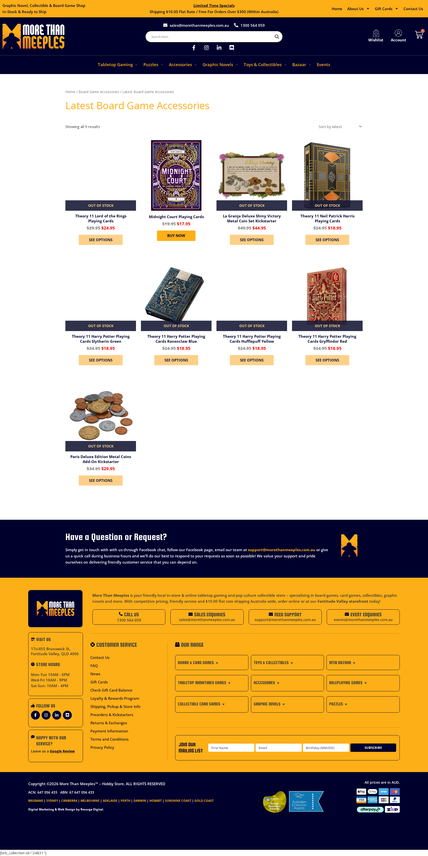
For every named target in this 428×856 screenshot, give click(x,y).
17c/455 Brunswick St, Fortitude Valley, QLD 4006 (55, 651)
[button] (118, 64)
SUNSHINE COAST (178, 801)
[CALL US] (121, 614)
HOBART (155, 801)
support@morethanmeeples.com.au (281, 549)
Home (337, 8)
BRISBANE (35, 801)
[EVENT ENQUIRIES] (347, 614)
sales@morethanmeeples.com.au (207, 620)
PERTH (125, 801)
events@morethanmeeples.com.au (363, 620)
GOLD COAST (204, 801)
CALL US (131, 614)
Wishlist (375, 39)
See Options (100, 239)
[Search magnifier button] (276, 36)
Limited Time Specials (214, 5)
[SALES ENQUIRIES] (190, 614)
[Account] (398, 33)
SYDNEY (52, 801)
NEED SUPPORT (288, 614)
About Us (355, 8)
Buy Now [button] (176, 235)
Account (398, 39)
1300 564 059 (129, 620)
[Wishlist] (376, 33)
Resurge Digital (91, 809)
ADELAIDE (110, 801)
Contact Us (413, 8)
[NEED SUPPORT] (271, 614)
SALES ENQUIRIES (209, 614)
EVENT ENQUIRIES (366, 614)
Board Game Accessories (99, 91)
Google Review (62, 751)
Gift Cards (383, 8)
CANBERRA (69, 801)
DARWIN (140, 801)
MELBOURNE (90, 801)
